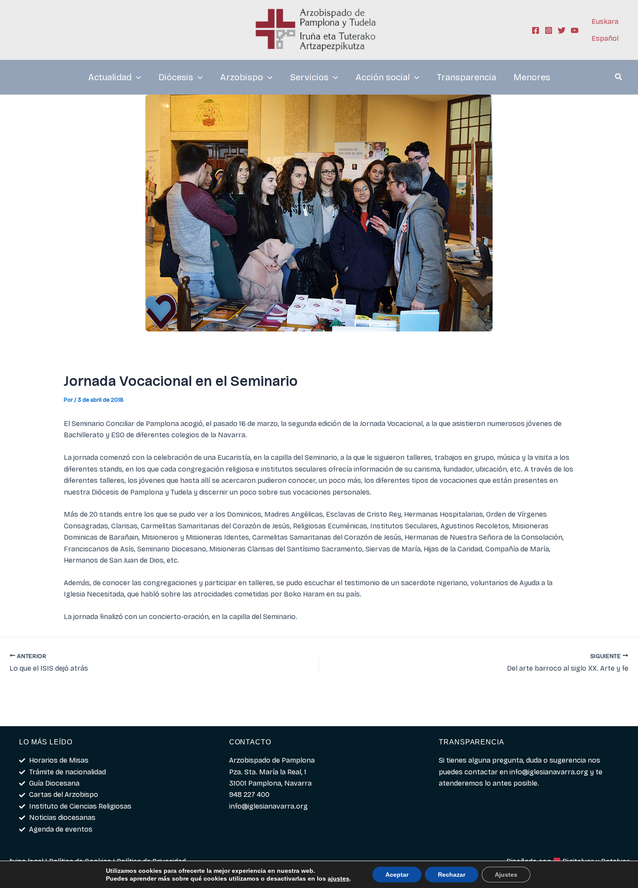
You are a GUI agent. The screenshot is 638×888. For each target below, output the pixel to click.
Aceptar (396, 874)
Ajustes (506, 874)
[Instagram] (548, 30)
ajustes (338, 878)
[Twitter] (562, 30)
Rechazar (451, 874)
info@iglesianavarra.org (549, 772)
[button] (619, 78)
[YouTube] (575, 30)
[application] (136, 77)
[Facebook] (535, 30)
